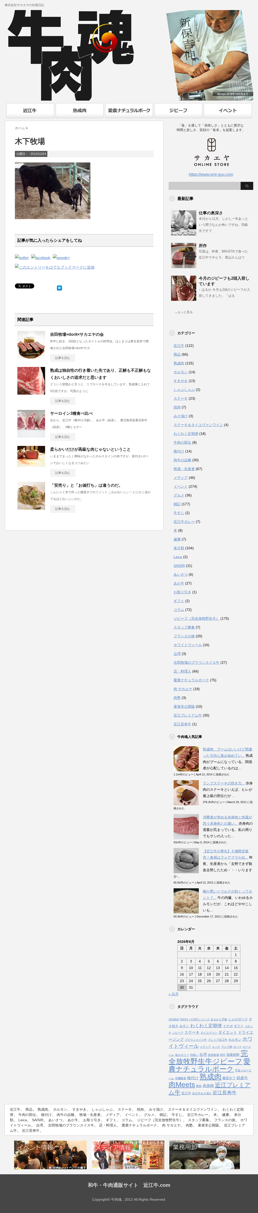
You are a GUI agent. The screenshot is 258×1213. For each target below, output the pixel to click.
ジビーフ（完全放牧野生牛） (196, 618)
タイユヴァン (209, 1032)
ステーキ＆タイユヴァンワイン (198, 425)
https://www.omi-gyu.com (211, 174)
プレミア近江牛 (217, 1039)
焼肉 (177, 407)
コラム (179, 610)
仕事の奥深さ (211, 213)
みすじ (184, 1026)
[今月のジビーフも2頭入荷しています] (183, 299)
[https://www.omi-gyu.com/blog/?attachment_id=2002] (54, 267)
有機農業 (180, 1078)
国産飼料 (233, 1055)
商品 (177, 354)
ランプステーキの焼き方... (224, 783)
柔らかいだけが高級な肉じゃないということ (90, 449)
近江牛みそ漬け (202, 1093)
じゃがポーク (238, 1019)
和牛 (222, 1054)
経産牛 (242, 1078)
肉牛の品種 (182, 460)
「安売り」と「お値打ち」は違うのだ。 (86, 485)
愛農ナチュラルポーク (191, 680)
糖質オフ (229, 1078)
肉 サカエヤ (183, 689)
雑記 (177, 504)
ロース (237, 1046)
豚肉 (199, 1085)
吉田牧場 (213, 1054)
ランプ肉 (226, 1046)
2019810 (174, 1019)
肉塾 (177, 698)
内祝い (194, 1054)
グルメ (179, 495)
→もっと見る (184, 312)
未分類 (179, 548)
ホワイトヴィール (188, 645)
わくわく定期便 (186, 434)
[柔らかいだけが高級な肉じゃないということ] (31, 465)
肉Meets (182, 1084)
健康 (177, 539)
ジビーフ (177, 1032)
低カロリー (182, 1054)
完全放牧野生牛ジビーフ (208, 1057)
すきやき (181, 381)
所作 (203, 245)
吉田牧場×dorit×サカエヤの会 (77, 334)
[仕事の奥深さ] (183, 233)
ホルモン (181, 372)
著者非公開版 (184, 706)
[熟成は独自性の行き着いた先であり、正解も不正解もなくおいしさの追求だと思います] (31, 393)
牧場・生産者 (184, 469)
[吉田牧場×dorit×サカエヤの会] (31, 357)
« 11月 (174, 994)
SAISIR (179, 566)
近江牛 (179, 346)
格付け (179, 451)
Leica (178, 557)
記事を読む (62, 358)
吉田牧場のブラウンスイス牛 (196, 662)
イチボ (228, 1026)
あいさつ (181, 574)
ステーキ (181, 398)
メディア (181, 478)
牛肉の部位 (182, 442)
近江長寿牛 (182, 724)
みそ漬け (181, 416)
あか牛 (179, 583)
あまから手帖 (219, 1019)
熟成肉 (179, 363)
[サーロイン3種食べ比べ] (31, 436)
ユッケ (216, 1046)
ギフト (179, 601)
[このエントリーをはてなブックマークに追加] (59, 287)
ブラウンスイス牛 (196, 1039)
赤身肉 (208, 1086)
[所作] (183, 266)
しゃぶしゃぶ (184, 390)
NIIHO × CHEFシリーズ (195, 1019)
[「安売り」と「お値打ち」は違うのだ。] (31, 508)
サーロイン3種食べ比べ (71, 413)
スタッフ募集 (184, 627)
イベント (181, 486)
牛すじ (179, 513)
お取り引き (182, 592)
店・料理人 (182, 671)
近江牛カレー (184, 522)
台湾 (177, 654)
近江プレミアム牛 (188, 715)
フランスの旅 (184, 636)
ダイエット (227, 1032)
